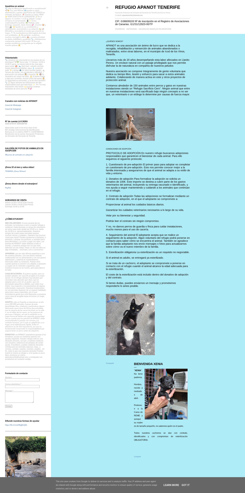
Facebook (120, 29)
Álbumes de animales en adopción (19, 155)
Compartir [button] (110, 363)
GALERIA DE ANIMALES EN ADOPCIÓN (155, 29)
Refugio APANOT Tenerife (147, 7)
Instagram (131, 29)
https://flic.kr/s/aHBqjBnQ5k (16, 425)
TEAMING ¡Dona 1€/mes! (15, 171)
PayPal (8, 188)
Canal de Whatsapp (13, 105)
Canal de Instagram (13, 109)
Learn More (171, 485)
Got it (186, 485)
